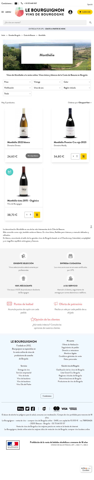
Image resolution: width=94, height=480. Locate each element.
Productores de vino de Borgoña (70, 381)
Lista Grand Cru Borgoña (70, 372)
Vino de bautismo (23, 378)
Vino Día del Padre (24, 384)
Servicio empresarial (23, 372)
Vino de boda (24, 375)
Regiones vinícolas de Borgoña (70, 375)
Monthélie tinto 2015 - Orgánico (23, 200)
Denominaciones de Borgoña (70, 378)
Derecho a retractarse (70, 350)
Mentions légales (70, 353)
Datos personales (70, 359)
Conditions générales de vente (70, 356)
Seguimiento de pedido (70, 347)
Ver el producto (33, 155)
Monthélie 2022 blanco (18, 142)
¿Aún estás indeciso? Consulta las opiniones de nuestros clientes (47, 326)
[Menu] (90, 466)
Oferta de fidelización (70, 344)
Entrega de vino (24, 369)
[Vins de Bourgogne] (39, 12)
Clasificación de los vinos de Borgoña (70, 369)
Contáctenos (47, 396)
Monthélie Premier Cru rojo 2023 (70, 142)
